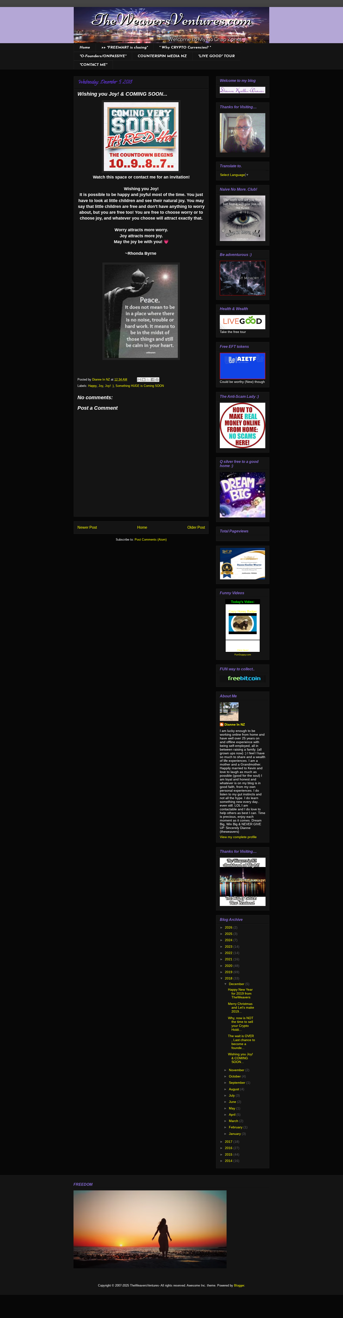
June (233, 1102)
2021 (229, 959)
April (232, 1114)
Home (85, 47)
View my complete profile (238, 837)
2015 (229, 1154)
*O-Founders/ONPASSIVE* (103, 56)
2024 (229, 940)
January (235, 1134)
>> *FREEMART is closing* (125, 47)
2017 (229, 1141)
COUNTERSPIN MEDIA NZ (162, 56)
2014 (229, 1161)
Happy (92, 386)
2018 (229, 978)
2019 (229, 972)
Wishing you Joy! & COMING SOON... (240, 1058)
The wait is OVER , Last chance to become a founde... (241, 1041)
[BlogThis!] (143, 379)
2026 (229, 927)
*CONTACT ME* (93, 65)
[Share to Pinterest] (157, 379)
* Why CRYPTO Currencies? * (185, 47)
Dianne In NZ (234, 724)
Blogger (239, 1285)
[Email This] (139, 379)
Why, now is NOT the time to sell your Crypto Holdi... (240, 1023)
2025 (229, 934)
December (237, 984)
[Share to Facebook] (152, 379)
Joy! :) (109, 386)
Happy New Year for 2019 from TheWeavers (240, 993)
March (234, 1121)
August (234, 1089)
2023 (229, 946)
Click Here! (242, 650)
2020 (229, 966)
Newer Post (87, 527)
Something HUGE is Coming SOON (140, 386)
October (235, 1076)
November (237, 1070)
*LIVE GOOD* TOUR (216, 56)
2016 (229, 1148)
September (237, 1082)
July (232, 1095)
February (236, 1127)
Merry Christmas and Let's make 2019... (241, 1008)
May (232, 1108)
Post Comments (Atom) (151, 539)
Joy (100, 386)
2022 (229, 953)
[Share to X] (148, 379)
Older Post (196, 527)
